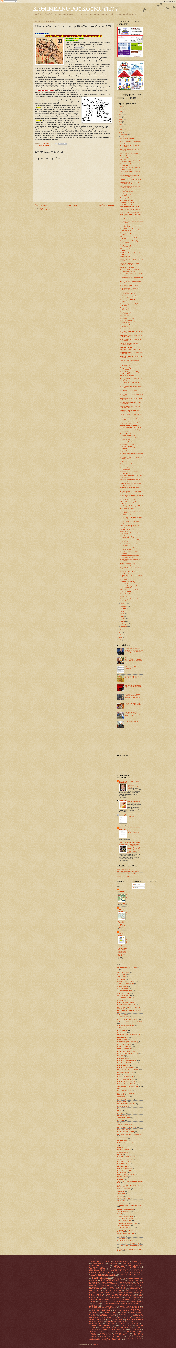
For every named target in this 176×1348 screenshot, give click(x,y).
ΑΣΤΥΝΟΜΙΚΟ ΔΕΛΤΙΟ (123, 995)
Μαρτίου (123, 621)
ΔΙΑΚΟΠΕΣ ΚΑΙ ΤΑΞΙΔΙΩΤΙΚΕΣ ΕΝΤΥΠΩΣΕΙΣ (129, 1021)
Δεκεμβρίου (124, 134)
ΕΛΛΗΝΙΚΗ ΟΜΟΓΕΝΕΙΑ (124, 1048)
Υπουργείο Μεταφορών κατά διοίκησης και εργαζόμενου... (130, 156)
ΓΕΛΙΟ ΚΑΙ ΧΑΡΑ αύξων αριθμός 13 (130, 349)
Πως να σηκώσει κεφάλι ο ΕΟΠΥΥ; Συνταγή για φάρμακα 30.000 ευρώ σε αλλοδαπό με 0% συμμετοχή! (134, 660)
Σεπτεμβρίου (124, 606)
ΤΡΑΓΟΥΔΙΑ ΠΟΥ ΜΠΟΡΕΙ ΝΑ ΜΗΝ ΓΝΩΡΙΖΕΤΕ (115, 1335)
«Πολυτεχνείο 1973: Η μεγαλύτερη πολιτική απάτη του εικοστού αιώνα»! (133, 714)
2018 (120, 127)
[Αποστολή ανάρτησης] (56, 143)
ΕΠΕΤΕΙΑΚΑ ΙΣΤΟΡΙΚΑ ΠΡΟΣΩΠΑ (126, 1063)
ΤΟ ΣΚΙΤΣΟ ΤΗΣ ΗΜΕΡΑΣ (124, 1221)
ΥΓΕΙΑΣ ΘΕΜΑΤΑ (122, 1238)
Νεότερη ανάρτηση (40, 205)
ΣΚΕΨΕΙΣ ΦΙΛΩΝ (122, 1200)
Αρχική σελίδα (72, 205)
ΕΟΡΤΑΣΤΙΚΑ (121, 1056)
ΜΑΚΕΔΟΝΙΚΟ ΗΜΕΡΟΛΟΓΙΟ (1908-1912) (129, 1134)
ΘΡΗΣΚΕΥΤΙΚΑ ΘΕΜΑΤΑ (124, 1091)
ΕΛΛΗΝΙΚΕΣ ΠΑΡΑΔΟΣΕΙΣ (124, 1046)
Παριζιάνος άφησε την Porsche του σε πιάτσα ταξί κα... (130, 480)
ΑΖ (118, 970)
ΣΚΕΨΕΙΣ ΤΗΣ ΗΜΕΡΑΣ (124, 1198)
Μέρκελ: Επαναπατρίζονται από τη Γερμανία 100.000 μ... (129, 176)
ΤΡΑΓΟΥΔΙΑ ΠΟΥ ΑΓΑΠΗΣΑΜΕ (125, 1228)
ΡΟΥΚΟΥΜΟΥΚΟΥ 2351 (127, 579)
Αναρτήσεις (137, 884)
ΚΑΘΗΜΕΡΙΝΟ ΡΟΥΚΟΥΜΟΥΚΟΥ (75, 8)
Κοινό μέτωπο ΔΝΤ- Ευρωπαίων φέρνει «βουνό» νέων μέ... (130, 186)
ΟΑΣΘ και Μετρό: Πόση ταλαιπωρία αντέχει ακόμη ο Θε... (130, 288)
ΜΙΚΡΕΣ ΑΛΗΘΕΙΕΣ (122, 1140)
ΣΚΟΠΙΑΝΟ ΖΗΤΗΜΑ (123, 1203)
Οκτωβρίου (124, 603)
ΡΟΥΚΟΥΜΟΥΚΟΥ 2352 (127, 508)
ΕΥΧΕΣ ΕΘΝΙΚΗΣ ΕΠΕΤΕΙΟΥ (125, 1077)
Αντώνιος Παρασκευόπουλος (127, 815)
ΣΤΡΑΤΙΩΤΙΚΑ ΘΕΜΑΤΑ (123, 1211)
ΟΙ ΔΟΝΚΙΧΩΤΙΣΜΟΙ (123, 1147)
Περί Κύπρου (123, 596)
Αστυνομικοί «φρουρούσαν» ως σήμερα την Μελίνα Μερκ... (130, 387)
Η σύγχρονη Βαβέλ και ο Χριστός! (129, 153)
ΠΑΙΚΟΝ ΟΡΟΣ (131, 816)
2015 (120, 629)
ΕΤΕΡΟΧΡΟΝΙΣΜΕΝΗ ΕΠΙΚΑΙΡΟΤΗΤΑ (128, 1070)
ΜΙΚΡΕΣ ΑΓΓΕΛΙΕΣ (122, 1138)
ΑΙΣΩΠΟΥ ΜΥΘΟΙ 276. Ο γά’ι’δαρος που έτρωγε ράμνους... (131, 321)
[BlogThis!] (61, 144)
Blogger (96, 1344)
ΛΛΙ (118, 1122)
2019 (120, 124)
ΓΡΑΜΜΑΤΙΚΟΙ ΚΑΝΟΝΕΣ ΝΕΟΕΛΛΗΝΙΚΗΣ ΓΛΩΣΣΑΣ (129, 1272)
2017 (120, 129)
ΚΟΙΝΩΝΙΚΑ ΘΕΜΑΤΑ (123, 1106)
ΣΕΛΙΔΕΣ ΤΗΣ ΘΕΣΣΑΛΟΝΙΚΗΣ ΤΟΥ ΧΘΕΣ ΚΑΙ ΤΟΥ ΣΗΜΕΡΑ (122, 1321)
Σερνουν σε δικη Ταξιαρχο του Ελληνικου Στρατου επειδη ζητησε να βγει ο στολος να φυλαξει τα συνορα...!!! (134, 651)
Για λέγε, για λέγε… (125, 256)
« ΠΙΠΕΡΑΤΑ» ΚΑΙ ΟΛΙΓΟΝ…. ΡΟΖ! (127, 967)
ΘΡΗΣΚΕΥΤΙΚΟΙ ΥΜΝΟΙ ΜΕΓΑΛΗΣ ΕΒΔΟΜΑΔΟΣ (122, 1295)
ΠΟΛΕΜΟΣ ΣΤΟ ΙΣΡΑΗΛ (124, 1161)
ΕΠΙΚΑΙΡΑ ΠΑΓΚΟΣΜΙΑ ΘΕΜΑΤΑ (126, 1067)
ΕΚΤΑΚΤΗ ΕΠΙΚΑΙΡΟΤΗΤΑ (124, 1044)
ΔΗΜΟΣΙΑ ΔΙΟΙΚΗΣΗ (123, 1017)
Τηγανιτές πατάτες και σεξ (133, 801)
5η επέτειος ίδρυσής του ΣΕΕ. (128, 529)
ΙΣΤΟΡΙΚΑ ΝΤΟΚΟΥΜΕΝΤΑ (124, 1099)
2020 (120, 122)
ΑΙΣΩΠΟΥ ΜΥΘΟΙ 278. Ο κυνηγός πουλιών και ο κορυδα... (129, 203)
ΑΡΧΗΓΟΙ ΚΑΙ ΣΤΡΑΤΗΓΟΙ (132, 721)
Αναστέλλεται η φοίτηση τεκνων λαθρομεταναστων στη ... (128, 536)
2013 (120, 634)
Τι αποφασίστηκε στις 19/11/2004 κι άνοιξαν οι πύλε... (129, 383)
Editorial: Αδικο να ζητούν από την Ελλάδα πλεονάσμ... (129, 488)
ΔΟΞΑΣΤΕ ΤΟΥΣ (121, 1032)
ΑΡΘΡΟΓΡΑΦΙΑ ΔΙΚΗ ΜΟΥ (124, 991)
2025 (120, 109)
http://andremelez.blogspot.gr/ (125, 869)
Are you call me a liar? (126, 451)
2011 (120, 637)
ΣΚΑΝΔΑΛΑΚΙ (121, 1191)
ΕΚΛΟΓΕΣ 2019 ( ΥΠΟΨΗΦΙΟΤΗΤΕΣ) (127, 1041)
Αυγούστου (124, 608)
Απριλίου (123, 618)
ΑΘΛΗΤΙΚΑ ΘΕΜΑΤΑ (123, 972)
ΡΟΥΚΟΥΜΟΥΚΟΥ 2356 (127, 267)
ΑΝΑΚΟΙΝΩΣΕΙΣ (121, 976)
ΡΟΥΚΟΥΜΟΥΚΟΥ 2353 (127, 444)
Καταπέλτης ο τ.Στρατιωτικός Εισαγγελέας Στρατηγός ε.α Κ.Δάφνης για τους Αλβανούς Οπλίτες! (132, 696)
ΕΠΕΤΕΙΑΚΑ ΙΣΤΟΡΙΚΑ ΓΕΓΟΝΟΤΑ (127, 1060)
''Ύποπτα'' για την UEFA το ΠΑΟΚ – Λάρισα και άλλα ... (129, 590)
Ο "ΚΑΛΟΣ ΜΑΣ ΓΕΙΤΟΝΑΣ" (125, 1142)
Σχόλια (136, 887)
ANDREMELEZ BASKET (122, 934)
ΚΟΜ (118, 1108)
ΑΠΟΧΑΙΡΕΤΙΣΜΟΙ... (123, 988)
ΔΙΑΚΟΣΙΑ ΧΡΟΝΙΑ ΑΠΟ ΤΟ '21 (125, 1025)
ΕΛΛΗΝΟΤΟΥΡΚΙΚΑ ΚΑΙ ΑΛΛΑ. (126, 1051)
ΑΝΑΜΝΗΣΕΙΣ (121, 979)
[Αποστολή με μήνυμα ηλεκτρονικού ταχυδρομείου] (59, 144)
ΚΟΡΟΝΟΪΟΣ (121, 1113)
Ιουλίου (123, 611)
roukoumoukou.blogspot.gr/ (124, 876)
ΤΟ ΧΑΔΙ (122, 218)
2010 (120, 639)
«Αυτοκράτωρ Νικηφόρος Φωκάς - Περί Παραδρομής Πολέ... (130, 422)
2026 (120, 106)
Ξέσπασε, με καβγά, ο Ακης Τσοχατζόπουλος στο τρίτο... (128, 564)
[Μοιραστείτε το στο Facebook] (64, 144)
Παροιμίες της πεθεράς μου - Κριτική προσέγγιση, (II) (129, 312)
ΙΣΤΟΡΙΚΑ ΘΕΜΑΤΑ (122, 1097)
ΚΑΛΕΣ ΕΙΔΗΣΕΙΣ (122, 1101)
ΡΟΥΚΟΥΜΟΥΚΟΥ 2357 (127, 200)
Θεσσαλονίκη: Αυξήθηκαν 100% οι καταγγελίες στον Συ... (129, 526)
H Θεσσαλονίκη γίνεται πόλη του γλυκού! (131, 212)
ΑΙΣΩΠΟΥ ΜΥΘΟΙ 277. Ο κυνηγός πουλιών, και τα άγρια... (129, 270)
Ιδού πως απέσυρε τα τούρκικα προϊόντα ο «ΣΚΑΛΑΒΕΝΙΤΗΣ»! (133, 704)
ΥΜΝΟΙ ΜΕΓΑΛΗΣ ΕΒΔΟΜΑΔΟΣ (126, 1241)
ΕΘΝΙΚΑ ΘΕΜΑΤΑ (122, 1039)
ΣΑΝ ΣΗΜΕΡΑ (121, 1179)
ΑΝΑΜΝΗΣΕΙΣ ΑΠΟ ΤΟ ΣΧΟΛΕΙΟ (126, 981)
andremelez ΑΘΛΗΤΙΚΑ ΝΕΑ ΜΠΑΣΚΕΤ (128, 871)
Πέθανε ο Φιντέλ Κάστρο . (127, 328)
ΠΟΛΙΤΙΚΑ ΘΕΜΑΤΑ (122, 1163)
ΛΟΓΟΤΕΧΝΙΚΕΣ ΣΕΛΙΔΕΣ (124, 1125)
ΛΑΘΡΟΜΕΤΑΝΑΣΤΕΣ (123, 1118)
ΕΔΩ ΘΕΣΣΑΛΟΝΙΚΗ (123, 1037)
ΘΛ (118, 1088)
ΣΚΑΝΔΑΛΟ (120, 1196)
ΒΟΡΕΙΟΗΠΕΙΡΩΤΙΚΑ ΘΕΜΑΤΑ (126, 1002)
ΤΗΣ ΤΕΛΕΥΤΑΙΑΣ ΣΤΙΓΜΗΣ (125, 1218)
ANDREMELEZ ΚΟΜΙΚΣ (122, 892)
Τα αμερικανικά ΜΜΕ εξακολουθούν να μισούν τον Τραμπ (130, 438)
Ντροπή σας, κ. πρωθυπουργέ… (129, 499)
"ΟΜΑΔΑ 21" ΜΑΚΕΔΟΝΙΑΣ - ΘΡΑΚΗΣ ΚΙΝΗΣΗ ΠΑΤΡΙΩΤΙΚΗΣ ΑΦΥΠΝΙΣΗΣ (130, 843)
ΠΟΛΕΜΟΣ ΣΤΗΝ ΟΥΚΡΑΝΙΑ (125, 1159)
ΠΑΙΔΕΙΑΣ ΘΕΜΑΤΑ (122, 1152)
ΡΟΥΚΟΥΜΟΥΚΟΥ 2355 (127, 318)
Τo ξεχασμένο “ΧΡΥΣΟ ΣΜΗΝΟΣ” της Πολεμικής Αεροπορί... (130, 344)
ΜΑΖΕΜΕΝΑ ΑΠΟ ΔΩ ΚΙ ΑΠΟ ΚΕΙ (126, 1127)
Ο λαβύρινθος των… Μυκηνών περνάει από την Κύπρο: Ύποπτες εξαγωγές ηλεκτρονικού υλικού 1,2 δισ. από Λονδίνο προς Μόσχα (133, 849)
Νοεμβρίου (123, 136)
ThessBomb (122, 800)
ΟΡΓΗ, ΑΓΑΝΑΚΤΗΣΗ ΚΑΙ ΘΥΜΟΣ (129, 207)
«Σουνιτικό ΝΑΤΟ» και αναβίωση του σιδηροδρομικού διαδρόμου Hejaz (134, 786)
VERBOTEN (123, 461)
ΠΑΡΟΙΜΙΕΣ (120, 1154)
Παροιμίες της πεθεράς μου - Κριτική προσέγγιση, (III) (129, 245)
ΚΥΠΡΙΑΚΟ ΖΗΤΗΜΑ (123, 1115)
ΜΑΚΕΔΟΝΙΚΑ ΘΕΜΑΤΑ (124, 1129)
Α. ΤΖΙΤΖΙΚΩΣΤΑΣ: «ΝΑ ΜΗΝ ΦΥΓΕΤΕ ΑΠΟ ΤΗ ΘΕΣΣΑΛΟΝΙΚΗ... (130, 292)
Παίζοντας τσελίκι (125, 315)
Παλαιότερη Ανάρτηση (106, 205)
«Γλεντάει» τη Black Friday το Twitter (130, 442)
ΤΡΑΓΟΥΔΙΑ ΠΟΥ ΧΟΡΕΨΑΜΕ (125, 1234)
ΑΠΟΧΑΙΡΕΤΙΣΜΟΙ (122, 986)
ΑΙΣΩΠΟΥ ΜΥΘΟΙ (122, 974)
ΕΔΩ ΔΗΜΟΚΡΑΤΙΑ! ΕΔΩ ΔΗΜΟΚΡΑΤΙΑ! (128, 1035)
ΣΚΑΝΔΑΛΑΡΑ (121, 1193)
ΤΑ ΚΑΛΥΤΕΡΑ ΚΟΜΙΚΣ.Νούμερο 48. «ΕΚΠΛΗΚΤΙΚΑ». (130, 172)
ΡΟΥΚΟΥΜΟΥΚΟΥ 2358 (127, 139)
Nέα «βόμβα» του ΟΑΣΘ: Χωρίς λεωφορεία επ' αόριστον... (128, 391)
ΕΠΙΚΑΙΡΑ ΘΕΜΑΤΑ (122, 1065)
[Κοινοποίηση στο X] (63, 144)
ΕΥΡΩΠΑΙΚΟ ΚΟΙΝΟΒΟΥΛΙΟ (125, 1072)
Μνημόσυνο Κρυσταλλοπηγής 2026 (133, 831)
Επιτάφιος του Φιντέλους (126, 198)
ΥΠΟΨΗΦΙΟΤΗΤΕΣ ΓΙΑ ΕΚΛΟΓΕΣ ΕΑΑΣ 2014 (129, 1245)
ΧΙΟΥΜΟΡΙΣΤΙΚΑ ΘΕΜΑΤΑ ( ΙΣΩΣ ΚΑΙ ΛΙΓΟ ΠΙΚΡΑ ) (105, 1340)
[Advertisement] (126, 741)
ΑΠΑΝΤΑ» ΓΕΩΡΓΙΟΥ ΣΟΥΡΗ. (125, 984)
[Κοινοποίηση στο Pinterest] (66, 144)
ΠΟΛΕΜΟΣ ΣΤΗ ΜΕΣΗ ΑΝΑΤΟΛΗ (126, 1156)
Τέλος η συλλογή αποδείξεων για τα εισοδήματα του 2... (130, 548)
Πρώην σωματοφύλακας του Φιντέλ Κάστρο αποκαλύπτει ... (129, 182)
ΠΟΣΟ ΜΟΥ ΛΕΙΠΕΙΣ (126, 347)
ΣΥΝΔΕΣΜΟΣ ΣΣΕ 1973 (121, 910)
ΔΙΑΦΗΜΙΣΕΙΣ (121, 1027)
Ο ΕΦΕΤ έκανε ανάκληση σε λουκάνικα (131, 515)
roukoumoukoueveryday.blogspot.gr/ (126, 873)
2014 (120, 632)
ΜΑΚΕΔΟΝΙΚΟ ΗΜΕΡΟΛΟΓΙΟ (125, 1132)
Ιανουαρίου (124, 626)
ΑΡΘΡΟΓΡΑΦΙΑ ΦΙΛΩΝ (123, 993)
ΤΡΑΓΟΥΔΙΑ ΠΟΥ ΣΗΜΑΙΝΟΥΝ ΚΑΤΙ (127, 1223)
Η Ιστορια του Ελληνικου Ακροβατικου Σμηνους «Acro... (130, 168)
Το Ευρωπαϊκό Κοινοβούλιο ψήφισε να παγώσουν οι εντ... (130, 484)
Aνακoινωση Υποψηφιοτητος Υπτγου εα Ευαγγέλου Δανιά (131, 586)
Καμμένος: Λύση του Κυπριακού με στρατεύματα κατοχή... (129, 190)
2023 (120, 114)
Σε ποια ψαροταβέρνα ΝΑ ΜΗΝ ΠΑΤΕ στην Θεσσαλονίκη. (133, 676)
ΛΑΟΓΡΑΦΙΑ (120, 1120)
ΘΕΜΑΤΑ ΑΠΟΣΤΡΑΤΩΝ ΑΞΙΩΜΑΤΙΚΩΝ (128, 1086)
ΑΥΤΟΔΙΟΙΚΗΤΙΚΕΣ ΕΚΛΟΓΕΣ (125, 998)
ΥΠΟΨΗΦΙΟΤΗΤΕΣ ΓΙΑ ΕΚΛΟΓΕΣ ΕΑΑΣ (128, 1243)
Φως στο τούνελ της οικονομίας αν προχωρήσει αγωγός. (129, 556)
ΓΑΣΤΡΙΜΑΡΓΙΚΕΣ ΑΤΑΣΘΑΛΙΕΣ (126, 1005)
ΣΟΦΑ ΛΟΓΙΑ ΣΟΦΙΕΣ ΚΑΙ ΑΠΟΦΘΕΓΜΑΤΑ (129, 1205)
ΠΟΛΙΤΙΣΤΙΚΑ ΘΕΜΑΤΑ (123, 1166)
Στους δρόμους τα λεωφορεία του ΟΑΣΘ (130, 209)
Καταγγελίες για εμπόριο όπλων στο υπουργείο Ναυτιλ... (130, 407)
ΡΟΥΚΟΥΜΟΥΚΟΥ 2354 (127, 376)
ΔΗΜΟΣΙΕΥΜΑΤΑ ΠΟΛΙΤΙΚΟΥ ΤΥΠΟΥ (127, 1019)
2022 (120, 117)
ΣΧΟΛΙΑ (119, 1213)
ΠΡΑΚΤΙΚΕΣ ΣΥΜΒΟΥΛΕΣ (124, 1168)
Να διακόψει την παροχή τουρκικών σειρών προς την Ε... (129, 264)
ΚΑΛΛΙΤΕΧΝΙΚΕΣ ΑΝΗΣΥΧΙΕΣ (125, 1104)
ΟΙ (118, 1145)
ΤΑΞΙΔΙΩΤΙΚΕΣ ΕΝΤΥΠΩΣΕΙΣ (125, 1216)
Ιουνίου (123, 613)
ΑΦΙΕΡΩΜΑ (120, 1000)
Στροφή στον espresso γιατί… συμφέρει (130, 179)
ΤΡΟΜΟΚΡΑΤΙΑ (121, 1236)
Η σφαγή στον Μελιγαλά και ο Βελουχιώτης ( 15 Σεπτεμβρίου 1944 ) (133, 686)
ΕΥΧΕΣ (119, 1074)
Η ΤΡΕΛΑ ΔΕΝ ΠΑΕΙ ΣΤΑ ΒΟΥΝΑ (126, 1081)
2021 (120, 119)
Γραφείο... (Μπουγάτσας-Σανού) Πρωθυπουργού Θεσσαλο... (128, 434)
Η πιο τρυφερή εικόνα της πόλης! (129, 285)
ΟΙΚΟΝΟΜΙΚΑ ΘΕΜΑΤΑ (45, 146)
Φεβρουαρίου (124, 624)
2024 (120, 111)
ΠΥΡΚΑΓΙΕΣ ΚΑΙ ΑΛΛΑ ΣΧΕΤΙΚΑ (126, 1174)
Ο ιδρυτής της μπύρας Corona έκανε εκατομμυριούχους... (129, 364)
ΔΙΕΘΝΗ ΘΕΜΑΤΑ (122, 1030)
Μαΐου (122, 616)
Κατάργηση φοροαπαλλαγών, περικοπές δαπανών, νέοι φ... (131, 410)
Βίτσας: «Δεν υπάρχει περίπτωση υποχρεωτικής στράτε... (129, 572)
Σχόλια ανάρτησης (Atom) (47, 209)
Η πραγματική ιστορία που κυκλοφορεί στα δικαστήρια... (130, 225)
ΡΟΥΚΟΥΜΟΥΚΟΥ (122, 1177)
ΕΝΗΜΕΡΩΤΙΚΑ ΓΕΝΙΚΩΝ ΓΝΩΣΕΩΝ (127, 1053)
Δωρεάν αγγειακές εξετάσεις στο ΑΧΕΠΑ (131, 506)
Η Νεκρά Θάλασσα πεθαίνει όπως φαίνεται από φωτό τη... (129, 229)
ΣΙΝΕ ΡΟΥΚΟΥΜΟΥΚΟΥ (124, 1189)
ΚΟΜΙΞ (119, 1111)
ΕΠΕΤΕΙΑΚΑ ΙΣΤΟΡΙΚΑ (123, 1058)
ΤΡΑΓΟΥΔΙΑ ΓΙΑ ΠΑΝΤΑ (123, 1225)
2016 (120, 132)
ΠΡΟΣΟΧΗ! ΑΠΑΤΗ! (125, 593)
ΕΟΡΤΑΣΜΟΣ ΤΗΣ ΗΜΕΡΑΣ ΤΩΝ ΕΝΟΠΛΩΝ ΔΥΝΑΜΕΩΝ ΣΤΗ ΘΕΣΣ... (131, 426)
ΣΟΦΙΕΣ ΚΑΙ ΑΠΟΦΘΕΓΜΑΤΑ (125, 1209)
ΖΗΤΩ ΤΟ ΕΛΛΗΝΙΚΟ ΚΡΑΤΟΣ (125, 1079)
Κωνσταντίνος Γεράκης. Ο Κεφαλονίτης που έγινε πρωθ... (130, 215)
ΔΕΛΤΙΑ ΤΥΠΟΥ (121, 1014)
